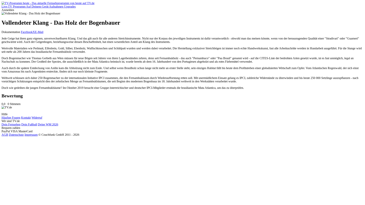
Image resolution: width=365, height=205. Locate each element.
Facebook (27, 32)
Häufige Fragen (11, 117)
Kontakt (26, 117)
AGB (5, 134)
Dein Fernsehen (11, 124)
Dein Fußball (29, 124)
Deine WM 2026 (48, 124)
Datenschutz (16, 134)
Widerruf (37, 117)
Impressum (31, 134)
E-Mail (39, 32)
